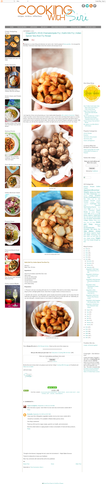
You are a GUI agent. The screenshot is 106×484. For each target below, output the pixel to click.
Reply (28, 409)
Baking (92, 192)
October (89, 265)
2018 (86, 248)
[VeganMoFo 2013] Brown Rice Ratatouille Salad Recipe (92, 306)
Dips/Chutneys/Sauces (91, 207)
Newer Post (26, 464)
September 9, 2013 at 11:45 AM (46, 405)
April (88, 318)
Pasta (95, 220)
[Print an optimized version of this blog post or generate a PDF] (52, 388)
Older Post (78, 464)
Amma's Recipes (88, 133)
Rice (99, 226)
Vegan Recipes (21, 27)
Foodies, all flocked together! (91, 345)
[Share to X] (56, 390)
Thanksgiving (94, 234)
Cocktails (98, 200)
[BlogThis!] (54, 390)
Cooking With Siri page (63, 365)
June (88, 314)
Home (11, 27)
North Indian (97, 217)
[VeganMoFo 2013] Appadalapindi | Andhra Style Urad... (92, 286)
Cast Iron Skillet (96, 198)
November (89, 263)
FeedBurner (55, 361)
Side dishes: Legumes (90, 233)
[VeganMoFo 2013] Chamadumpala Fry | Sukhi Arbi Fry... (91, 292)
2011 (86, 329)
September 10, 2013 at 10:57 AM (42, 414)
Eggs (89, 208)
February (89, 322)
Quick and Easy (71, 392)
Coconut (87, 202)
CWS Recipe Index (90, 27)
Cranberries (87, 203)
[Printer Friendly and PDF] (26, 391)
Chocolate (93, 200)
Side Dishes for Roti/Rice (59, 27)
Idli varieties (92, 211)
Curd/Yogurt (94, 203)
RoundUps (87, 229)
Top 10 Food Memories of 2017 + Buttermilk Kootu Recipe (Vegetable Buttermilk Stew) (92, 117)
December (89, 261)
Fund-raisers (92, 210)
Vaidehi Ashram (91, 238)
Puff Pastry (93, 222)
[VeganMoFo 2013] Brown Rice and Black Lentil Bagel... (92, 276)
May (88, 316)
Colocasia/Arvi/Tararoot (49, 392)
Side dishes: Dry (95, 229)
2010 (86, 331)
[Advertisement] (92, 54)
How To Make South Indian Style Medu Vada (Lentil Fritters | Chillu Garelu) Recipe (91, 107)
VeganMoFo (59, 393)
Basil (95, 192)
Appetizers (33, 27)
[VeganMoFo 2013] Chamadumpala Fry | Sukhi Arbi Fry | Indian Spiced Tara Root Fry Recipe (53, 34)
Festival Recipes (76, 27)
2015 (86, 255)
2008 (86, 335)
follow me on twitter (28, 366)
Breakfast (44, 27)
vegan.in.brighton (32, 405)
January (89, 324)
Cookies (98, 202)
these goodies (67, 44)
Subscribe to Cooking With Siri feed (61, 352)
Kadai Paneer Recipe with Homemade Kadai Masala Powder (90, 112)
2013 (86, 259)
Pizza (88, 222)
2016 (86, 253)
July (88, 312)
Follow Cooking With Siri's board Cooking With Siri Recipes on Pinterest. (91, 151)
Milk (89, 213)
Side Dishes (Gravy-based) (90, 137)
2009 (86, 333)
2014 (86, 257)
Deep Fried (61, 392)
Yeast (85, 240)
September (89, 267)
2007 (86, 337)
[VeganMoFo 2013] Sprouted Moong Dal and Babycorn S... (93, 281)
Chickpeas (87, 200)
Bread (92, 195)
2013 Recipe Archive (43, 346)
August (88, 310)
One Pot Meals (88, 218)
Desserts (97, 205)
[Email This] (52, 390)
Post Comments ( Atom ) (36, 467)
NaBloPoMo (97, 215)
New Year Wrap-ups (89, 217)
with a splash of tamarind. (68, 115)
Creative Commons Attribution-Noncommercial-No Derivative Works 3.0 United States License (91, 370)
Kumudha (30, 414)
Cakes (89, 198)
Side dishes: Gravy (92, 231)
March (88, 320)
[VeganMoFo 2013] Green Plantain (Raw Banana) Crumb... (92, 297)
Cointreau (93, 202)
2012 (86, 327)
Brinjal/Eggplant (93, 197)
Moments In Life (94, 213)
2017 (86, 251)
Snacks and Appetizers (89, 140)
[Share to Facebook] (58, 390)
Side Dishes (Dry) (88, 138)
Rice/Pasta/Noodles (89, 227)
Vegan (52, 393)
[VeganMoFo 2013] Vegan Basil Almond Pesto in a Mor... (92, 271)
